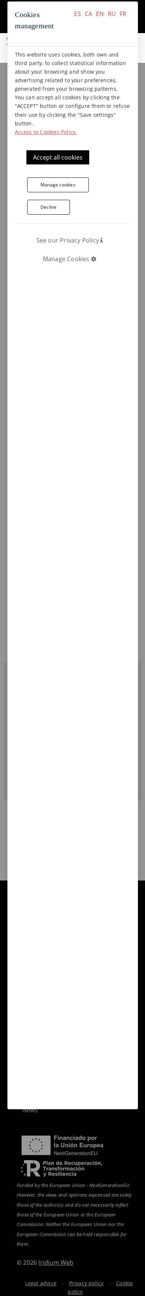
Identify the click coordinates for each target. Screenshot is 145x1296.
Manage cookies (58, 185)
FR (123, 14)
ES (77, 14)
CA (88, 14)
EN (100, 14)
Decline (49, 207)
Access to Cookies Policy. (46, 131)
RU (112, 14)
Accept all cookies (58, 157)
